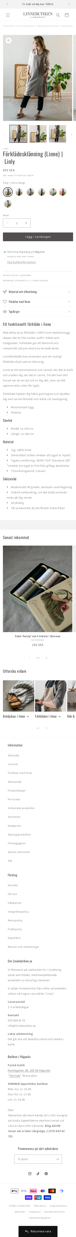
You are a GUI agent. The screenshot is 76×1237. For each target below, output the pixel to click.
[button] (8, 15)
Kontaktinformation (54, 1211)
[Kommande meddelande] (69, 4)
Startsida (13, 755)
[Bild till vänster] (4, 134)
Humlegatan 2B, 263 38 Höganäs (29, 1070)
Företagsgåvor (17, 843)
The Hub (14, 1075)
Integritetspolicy (18, 911)
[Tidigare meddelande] (7, 4)
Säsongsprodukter (19, 834)
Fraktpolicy (15, 929)
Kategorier (14, 825)
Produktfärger (17, 790)
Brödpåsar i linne (14, 716)
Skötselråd (14, 782)
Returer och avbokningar (23, 947)
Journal (13, 764)
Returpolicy (15, 920)
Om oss (12, 894)
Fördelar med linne (20, 773)
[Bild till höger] (71, 134)
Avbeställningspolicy (40, 1217)
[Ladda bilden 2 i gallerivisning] (38, 133)
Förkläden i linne (46, 716)
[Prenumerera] (57, 1159)
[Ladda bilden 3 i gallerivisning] (57, 133)
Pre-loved (14, 799)
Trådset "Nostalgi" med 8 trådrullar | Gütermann (37, 636)
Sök (10, 860)
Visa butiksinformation (21, 262)
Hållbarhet (14, 903)
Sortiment (14, 817)
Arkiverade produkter (21, 808)
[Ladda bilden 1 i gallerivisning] (18, 133)
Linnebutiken (24, 1205)
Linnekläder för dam (47, 26)
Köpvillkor (14, 938)
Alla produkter (25, 26)
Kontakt (13, 885)
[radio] (8, 192)
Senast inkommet (19, 852)
